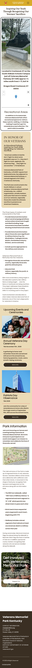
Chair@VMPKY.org (9, 628)
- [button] (4, 94)
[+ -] (16, 98)
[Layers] (28, 92)
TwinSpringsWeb (6, 664)
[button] (28, 3)
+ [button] (4, 92)
